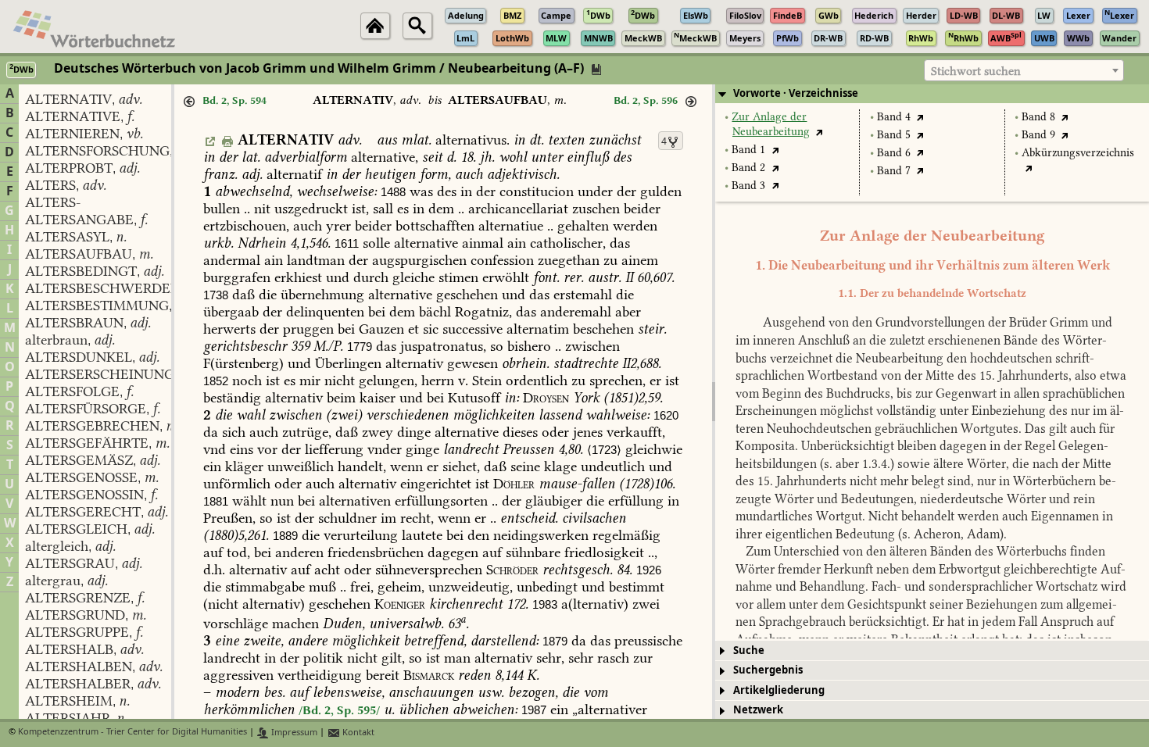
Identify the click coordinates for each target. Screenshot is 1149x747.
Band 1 (748, 149)
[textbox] (1024, 71)
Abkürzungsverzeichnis (1078, 152)
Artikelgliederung (779, 690)
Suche (748, 650)
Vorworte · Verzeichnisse (795, 93)
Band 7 (894, 170)
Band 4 (894, 116)
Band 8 (1038, 116)
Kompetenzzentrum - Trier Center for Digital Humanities (132, 732)
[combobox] (1024, 70)
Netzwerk (758, 709)
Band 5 (894, 134)
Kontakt (357, 732)
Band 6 (894, 152)
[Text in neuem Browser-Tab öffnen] (819, 131)
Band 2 (748, 167)
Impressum (293, 732)
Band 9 (1038, 134)
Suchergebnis (768, 670)
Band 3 (748, 185)
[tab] (932, 93)
